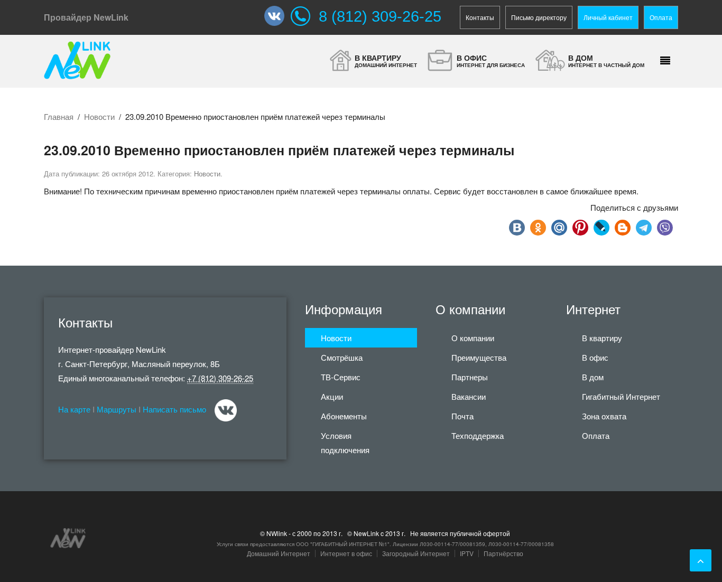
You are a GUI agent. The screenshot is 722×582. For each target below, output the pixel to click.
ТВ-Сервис (340, 376)
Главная (58, 116)
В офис (595, 357)
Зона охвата (604, 415)
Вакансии (468, 396)
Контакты (480, 17)
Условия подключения (345, 442)
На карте (74, 409)
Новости (99, 116)
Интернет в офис (346, 553)
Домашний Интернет (278, 553)
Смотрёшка (342, 357)
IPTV (467, 553)
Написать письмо (174, 409)
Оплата (661, 17)
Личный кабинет (608, 17)
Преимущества (478, 357)
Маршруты (116, 409)
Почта (462, 415)
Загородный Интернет (416, 553)
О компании (472, 337)
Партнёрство (503, 553)
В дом (593, 376)
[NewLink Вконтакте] (277, 16)
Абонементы (344, 415)
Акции (332, 396)
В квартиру (602, 337)
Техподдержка (477, 435)
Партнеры (469, 376)
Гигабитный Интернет (621, 396)
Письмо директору (539, 17)
